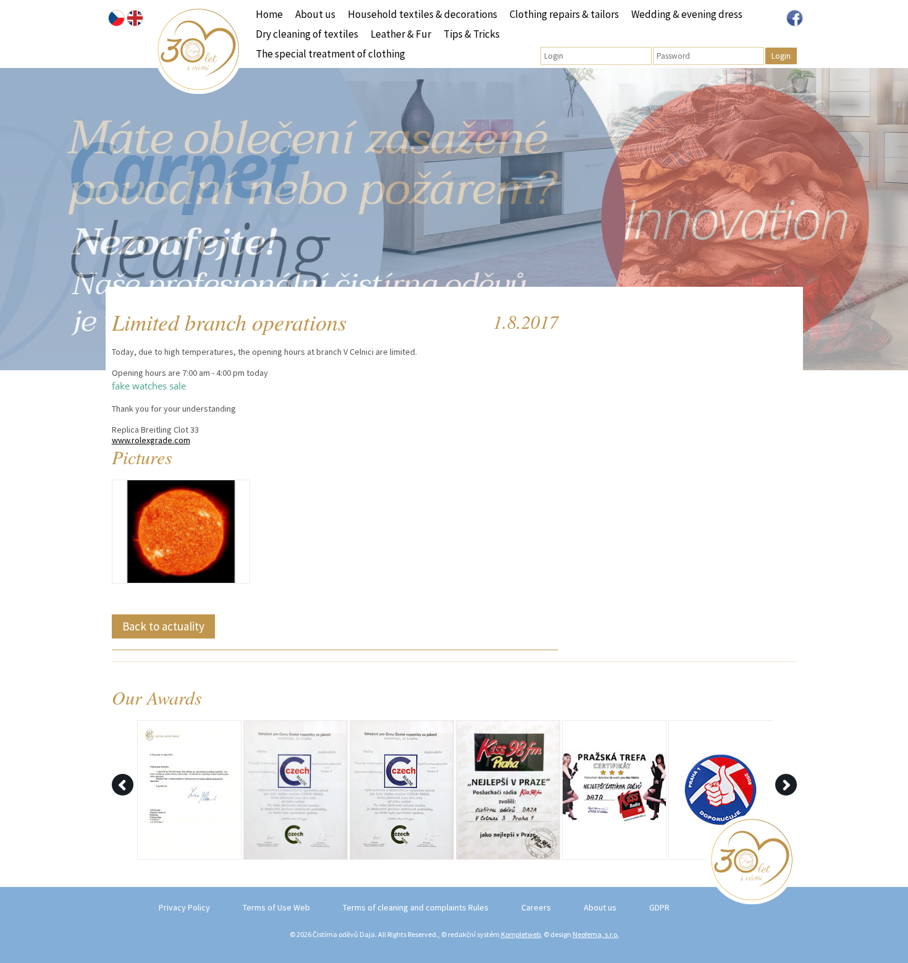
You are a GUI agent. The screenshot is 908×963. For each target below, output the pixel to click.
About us (315, 14)
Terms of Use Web (276, 907)
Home (269, 14)
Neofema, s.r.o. (596, 934)
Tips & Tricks (471, 34)
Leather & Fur (401, 34)
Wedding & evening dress (686, 14)
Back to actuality (163, 626)
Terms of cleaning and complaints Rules (416, 907)
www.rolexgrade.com (151, 440)
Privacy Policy (184, 907)
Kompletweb (520, 934)
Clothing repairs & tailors (564, 14)
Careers (536, 907)
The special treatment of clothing (330, 54)
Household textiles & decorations (422, 14)
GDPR (659, 907)
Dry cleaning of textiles (307, 34)
